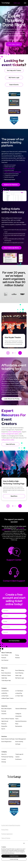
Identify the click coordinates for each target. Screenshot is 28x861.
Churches (3, 713)
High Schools (4, 721)
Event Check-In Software (8, 739)
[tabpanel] (5, 294)
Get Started (4, 660)
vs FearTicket (4, 696)
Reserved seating (9, 168)
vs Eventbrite (5, 690)
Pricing (17, 655)
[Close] (24, 843)
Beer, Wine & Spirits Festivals (6, 710)
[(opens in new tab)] (14, 94)
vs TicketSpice (19, 690)
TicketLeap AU (19, 754)
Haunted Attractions (20, 721)
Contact (3, 759)
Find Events (18, 759)
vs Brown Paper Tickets (7, 698)
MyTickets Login (19, 678)
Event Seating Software (19, 743)
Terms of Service (5, 838)
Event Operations (6, 673)
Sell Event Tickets (6, 675)
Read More (14, 496)
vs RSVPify (4, 693)
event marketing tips (14, 432)
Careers (17, 757)
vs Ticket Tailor (19, 696)
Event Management (20, 739)
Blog (2, 670)
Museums (3, 723)
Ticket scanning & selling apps (12, 172)
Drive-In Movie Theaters (7, 718)
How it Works (4, 655)
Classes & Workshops (20, 708)
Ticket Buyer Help (6, 680)
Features (3, 657)
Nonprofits (4, 726)
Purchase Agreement (7, 834)
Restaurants (18, 726)
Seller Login (18, 675)
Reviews (17, 657)
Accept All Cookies (14, 856)
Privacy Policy (4, 829)
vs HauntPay (18, 693)
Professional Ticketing (7, 757)
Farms (16, 718)
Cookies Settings (14, 859)
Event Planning (19, 673)
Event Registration (6, 741)
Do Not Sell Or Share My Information (10, 825)
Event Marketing (19, 670)
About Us (3, 754)
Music (16, 723)
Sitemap (3, 762)
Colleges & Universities (18, 715)
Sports (3, 729)
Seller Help (4, 678)
